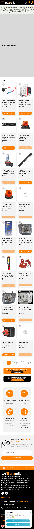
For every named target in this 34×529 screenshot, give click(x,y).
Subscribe (17, 458)
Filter (5, 80)
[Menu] (2, 2)
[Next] (30, 363)
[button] (29, 2)
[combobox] (23, 3)
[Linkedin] (6, 493)
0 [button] (29, 2)
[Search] (23, 3)
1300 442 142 (24, 501)
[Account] (26, 2)
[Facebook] (2, 493)
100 (25, 363)
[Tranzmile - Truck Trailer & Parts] (11, 474)
